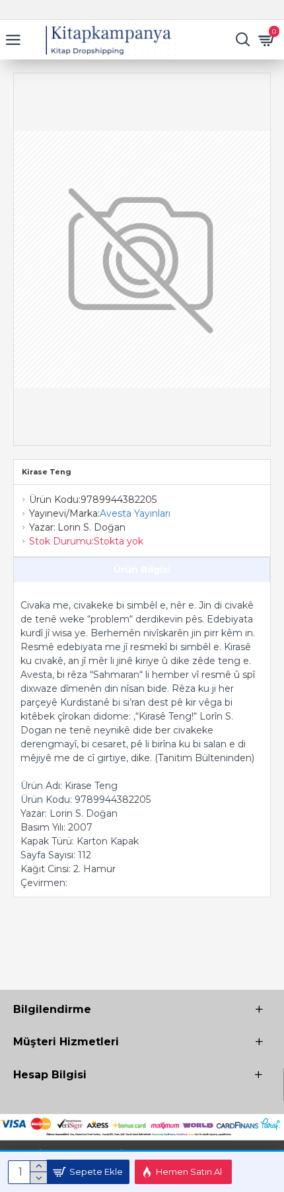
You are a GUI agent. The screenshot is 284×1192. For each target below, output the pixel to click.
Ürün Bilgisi (142, 570)
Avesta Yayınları (135, 513)
